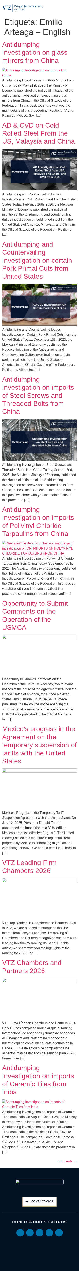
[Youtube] (30, 1232)
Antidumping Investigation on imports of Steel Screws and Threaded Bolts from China (38, 395)
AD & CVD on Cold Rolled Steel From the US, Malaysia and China (38, 133)
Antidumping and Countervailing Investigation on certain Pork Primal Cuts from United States (37, 260)
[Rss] (59, 1232)
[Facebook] (49, 1232)
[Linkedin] (20, 1232)
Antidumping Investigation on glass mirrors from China (34, 52)
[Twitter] (39, 1232)
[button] (74, 8)
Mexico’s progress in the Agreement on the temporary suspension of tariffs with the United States (39, 745)
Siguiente (67, 1161)
